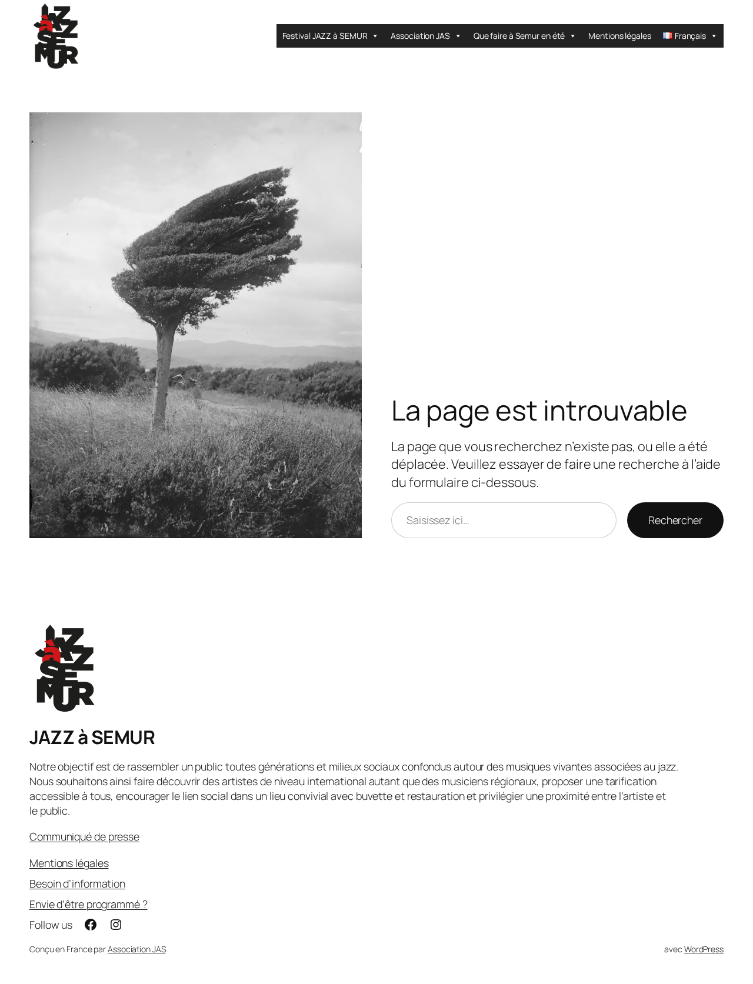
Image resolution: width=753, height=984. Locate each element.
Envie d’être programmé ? (88, 904)
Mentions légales (619, 35)
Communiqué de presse (84, 836)
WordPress (704, 949)
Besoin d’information (77, 883)
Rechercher (675, 520)
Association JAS (420, 35)
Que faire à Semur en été (519, 35)
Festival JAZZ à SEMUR (325, 35)
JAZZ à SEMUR (92, 737)
